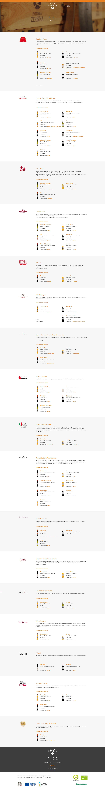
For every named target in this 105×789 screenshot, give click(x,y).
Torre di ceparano (71, 316)
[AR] (63, 67)
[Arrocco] (37, 155)
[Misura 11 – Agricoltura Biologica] (33, 784)
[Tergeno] (63, 126)
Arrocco (42, 149)
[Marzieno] (37, 67)
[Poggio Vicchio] (63, 78)
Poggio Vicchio (70, 72)
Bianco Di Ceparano (45, 224)
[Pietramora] (63, 57)
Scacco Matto (44, 52)
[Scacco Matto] (37, 57)
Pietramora (69, 52)
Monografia (69, 130)
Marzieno (43, 63)
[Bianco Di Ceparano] (37, 230)
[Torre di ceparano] (63, 321)
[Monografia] (63, 136)
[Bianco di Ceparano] (37, 78)
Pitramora (68, 664)
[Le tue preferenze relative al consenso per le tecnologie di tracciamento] (1, 592)
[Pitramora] (63, 670)
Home (51, 20)
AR (66, 61)
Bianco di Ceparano (45, 72)
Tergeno (68, 121)
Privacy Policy (52, 769)
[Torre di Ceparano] (37, 249)
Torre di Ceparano (71, 140)
